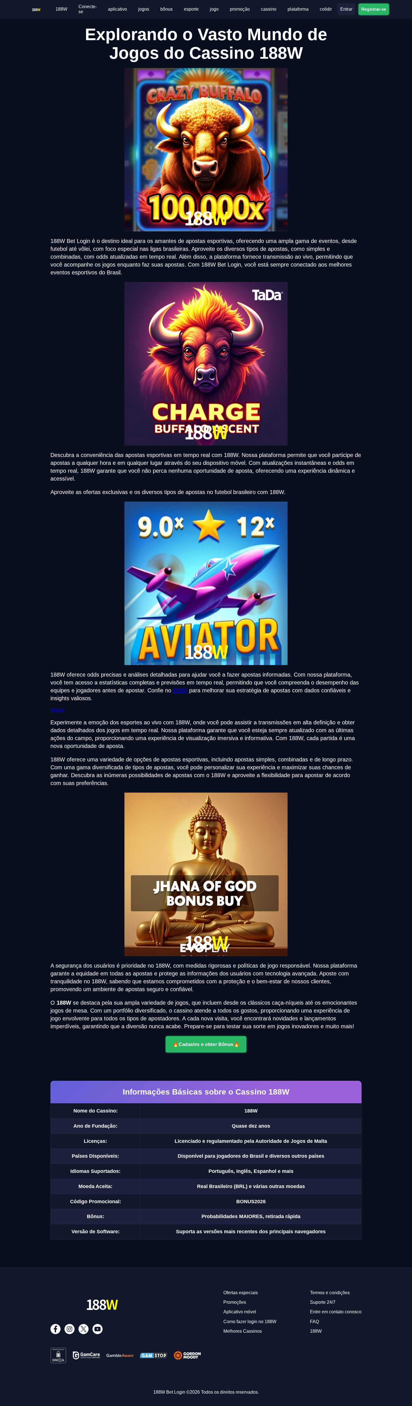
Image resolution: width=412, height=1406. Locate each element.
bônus (166, 9)
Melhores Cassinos (242, 1331)
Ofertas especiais (240, 1292)
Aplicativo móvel (239, 1311)
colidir (326, 9)
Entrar (346, 9)
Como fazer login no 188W (249, 1321)
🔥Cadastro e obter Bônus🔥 (206, 1044)
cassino (268, 9)
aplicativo (117, 9)
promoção (240, 9)
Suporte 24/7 (322, 1302)
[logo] (36, 8)
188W (61, 9)
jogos (143, 9)
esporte (191, 9)
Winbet (57, 710)
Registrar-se (374, 9)
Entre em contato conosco (336, 1311)
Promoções (234, 1302)
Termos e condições (330, 1292)
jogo (214, 9)
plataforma (298, 9)
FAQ (314, 1321)
